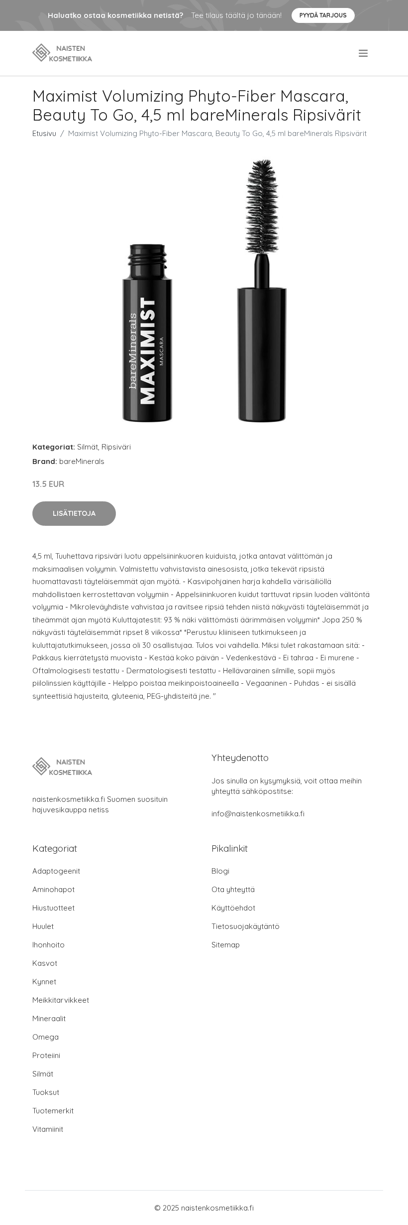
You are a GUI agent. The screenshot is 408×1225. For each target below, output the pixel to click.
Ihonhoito (48, 944)
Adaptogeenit (56, 871)
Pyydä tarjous (323, 15)
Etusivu (44, 133)
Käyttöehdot (233, 908)
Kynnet (44, 981)
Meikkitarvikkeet (60, 1000)
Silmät (87, 447)
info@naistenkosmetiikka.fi (258, 813)
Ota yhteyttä (233, 889)
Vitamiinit (47, 1129)
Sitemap (225, 944)
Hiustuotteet (53, 908)
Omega (45, 1037)
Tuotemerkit (53, 1110)
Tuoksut (45, 1092)
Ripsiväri (116, 447)
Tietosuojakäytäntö (245, 926)
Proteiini (46, 1055)
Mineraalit (49, 1018)
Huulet (43, 926)
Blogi (220, 871)
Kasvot (44, 963)
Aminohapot (53, 889)
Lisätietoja (74, 513)
